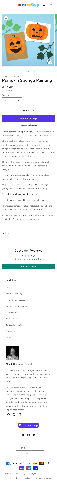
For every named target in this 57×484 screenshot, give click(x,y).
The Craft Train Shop (17, 474)
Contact (9, 337)
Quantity (5, 95)
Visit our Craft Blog (14, 293)
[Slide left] (22, 72)
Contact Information (15, 325)
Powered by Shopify (33, 474)
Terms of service (27, 478)
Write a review (28, 266)
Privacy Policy (12, 312)
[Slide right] (35, 72)
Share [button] (7, 233)
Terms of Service (13, 331)
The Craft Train (34, 377)
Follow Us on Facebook (16, 300)
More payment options (28, 125)
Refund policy (47, 474)
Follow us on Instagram (16, 306)
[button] (5, 5)
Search (9, 287)
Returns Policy (12, 318)
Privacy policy (14, 478)
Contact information (43, 478)
